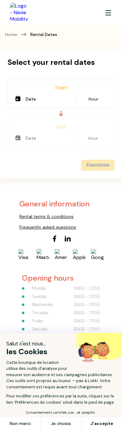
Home (11, 34)
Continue (97, 165)
